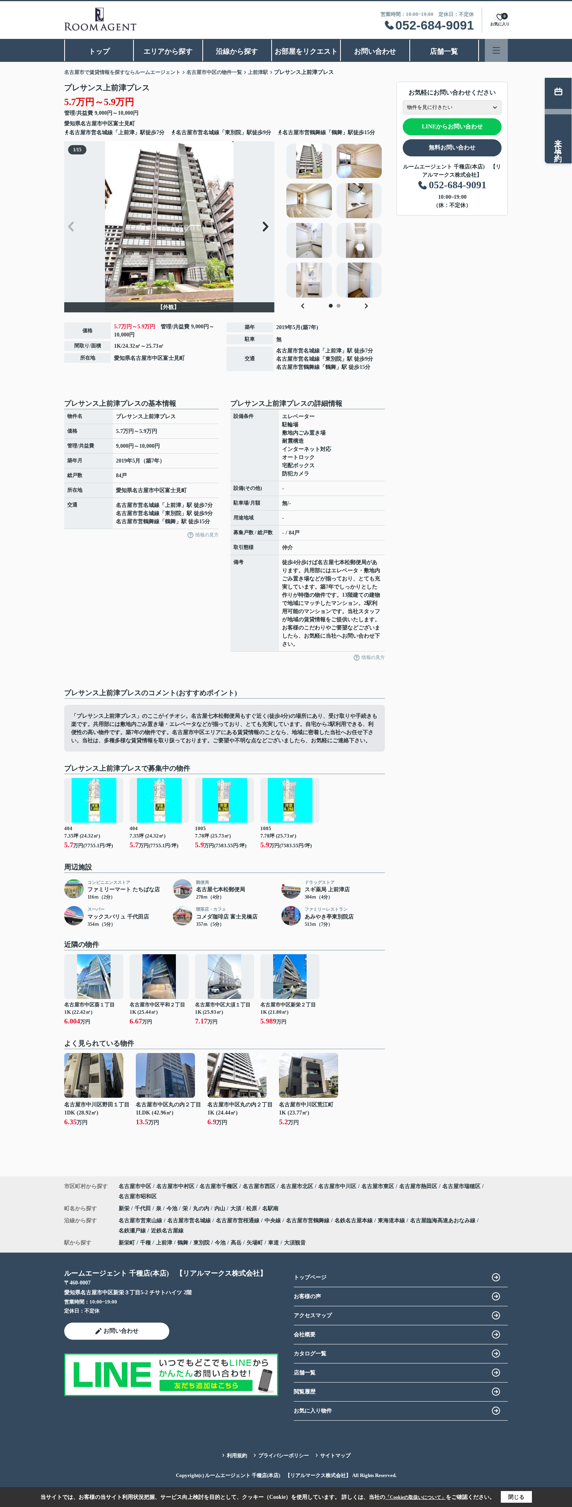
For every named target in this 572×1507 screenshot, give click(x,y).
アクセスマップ (313, 1315)
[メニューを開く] (496, 50)
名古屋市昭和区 (138, 1196)
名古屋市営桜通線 (238, 1220)
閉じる (516, 1497)
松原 (252, 1208)
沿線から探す (237, 51)
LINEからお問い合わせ (452, 126)
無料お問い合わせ (452, 147)
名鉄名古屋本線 (354, 1220)
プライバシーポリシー (283, 1455)
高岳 (236, 1243)
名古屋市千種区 (219, 1186)
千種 (145, 1243)
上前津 (333, 351)
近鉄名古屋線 (167, 1231)
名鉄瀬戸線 (133, 1231)
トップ (99, 51)
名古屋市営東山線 (141, 1220)
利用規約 (237, 1455)
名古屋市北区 (297, 1186)
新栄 (125, 1208)
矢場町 (255, 1243)
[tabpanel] (334, 220)
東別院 (333, 359)
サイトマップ (335, 1455)
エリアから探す (168, 51)
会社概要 (305, 1334)
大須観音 (295, 1243)
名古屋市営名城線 (298, 351)
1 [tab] (331, 306)
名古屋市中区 (97, 123)
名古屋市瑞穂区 (461, 1186)
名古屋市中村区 (175, 1186)
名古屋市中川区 (337, 1186)
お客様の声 (307, 1296)
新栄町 (127, 1243)
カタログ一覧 (310, 1353)
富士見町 (124, 123)
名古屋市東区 (377, 1186)
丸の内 (202, 1208)
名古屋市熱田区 (418, 1186)
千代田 (144, 1208)
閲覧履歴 (305, 1392)
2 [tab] (338, 306)
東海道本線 (392, 1220)
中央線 (273, 1220)
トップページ (310, 1277)
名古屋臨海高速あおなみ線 (443, 1220)
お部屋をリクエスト (306, 51)
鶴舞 (330, 367)
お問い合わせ (375, 51)
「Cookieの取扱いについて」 (415, 1497)
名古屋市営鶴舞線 (298, 367)
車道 (273, 1243)
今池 (173, 1208)
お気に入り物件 (313, 1411)
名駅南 (270, 1208)
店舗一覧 (444, 51)
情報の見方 (207, 535)
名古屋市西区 (259, 1186)
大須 (236, 1208)
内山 (220, 1208)
